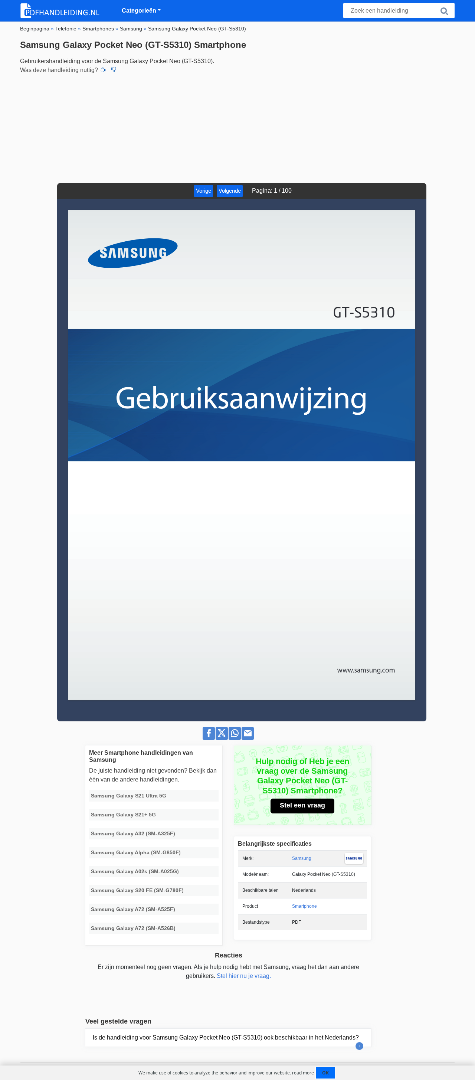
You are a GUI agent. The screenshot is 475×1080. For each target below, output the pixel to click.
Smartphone (304, 906)
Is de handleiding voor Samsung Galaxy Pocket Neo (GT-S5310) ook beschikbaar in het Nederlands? (226, 1037)
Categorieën (139, 10)
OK (325, 1073)
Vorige (203, 190)
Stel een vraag (302, 805)
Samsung (301, 858)
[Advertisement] (237, 127)
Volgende (230, 190)
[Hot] (103, 70)
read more (303, 1073)
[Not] (113, 70)
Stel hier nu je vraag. (244, 976)
